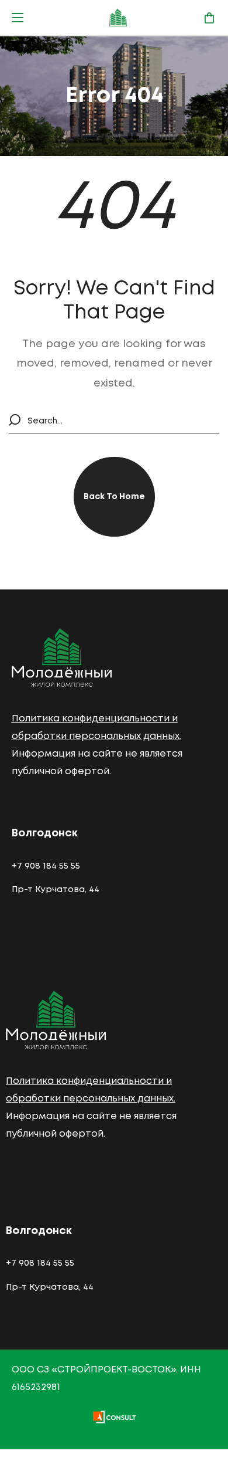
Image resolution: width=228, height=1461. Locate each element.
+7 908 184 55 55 (46, 866)
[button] (209, 17)
